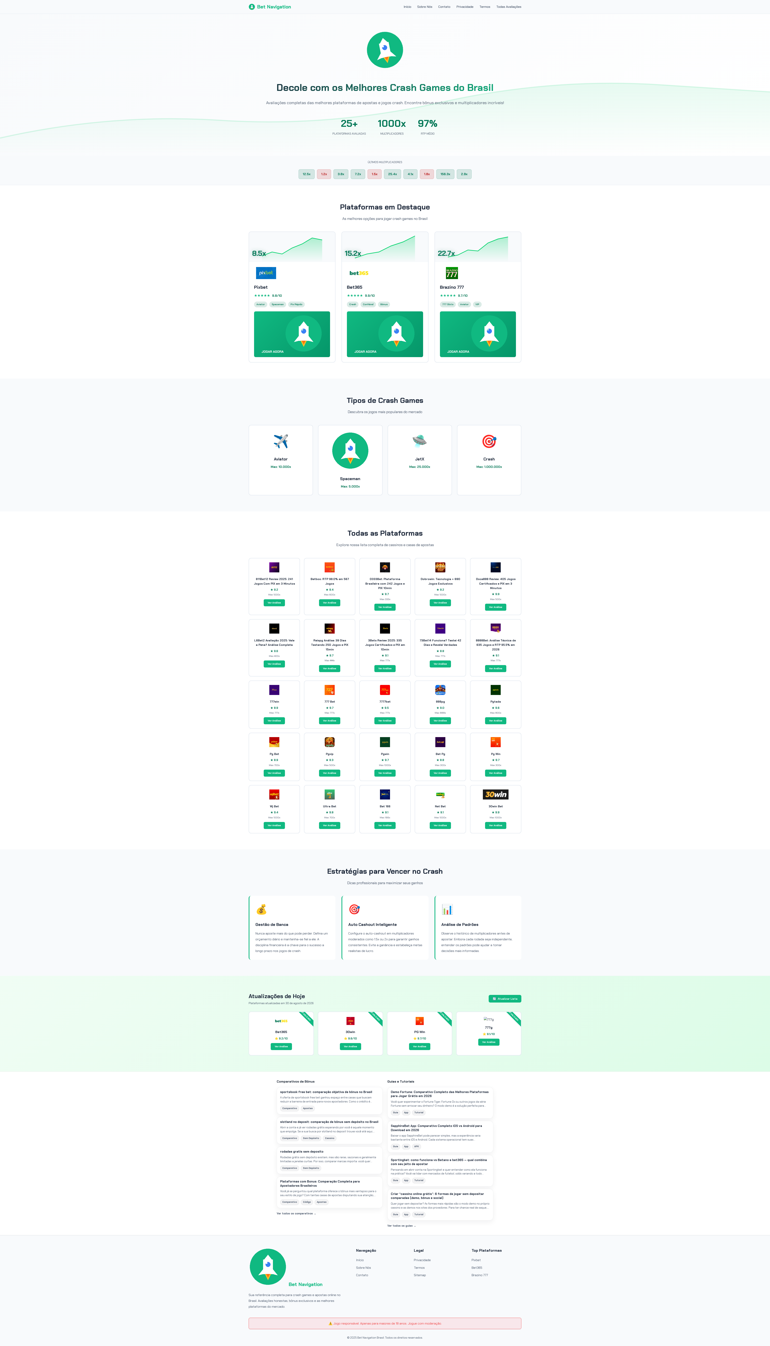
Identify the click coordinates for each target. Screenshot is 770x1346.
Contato (444, 7)
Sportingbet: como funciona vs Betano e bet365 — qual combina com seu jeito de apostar (439, 1162)
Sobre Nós (424, 7)
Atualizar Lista (505, 999)
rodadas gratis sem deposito (301, 1152)
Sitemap (420, 1275)
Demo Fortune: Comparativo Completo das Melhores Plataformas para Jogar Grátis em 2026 (440, 1094)
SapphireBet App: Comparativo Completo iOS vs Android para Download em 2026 (436, 1128)
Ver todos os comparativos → (296, 1213)
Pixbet (476, 1260)
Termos (484, 7)
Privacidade (464, 7)
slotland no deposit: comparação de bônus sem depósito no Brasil (329, 1122)
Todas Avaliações (508, 7)
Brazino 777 (480, 1275)
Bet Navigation (274, 7)
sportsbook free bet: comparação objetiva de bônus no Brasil (326, 1092)
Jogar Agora (272, 351)
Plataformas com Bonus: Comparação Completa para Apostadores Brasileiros (320, 1183)
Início (407, 7)
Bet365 (477, 1268)
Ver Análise (274, 602)
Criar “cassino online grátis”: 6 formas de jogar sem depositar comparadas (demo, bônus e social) (437, 1196)
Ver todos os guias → (401, 1225)
